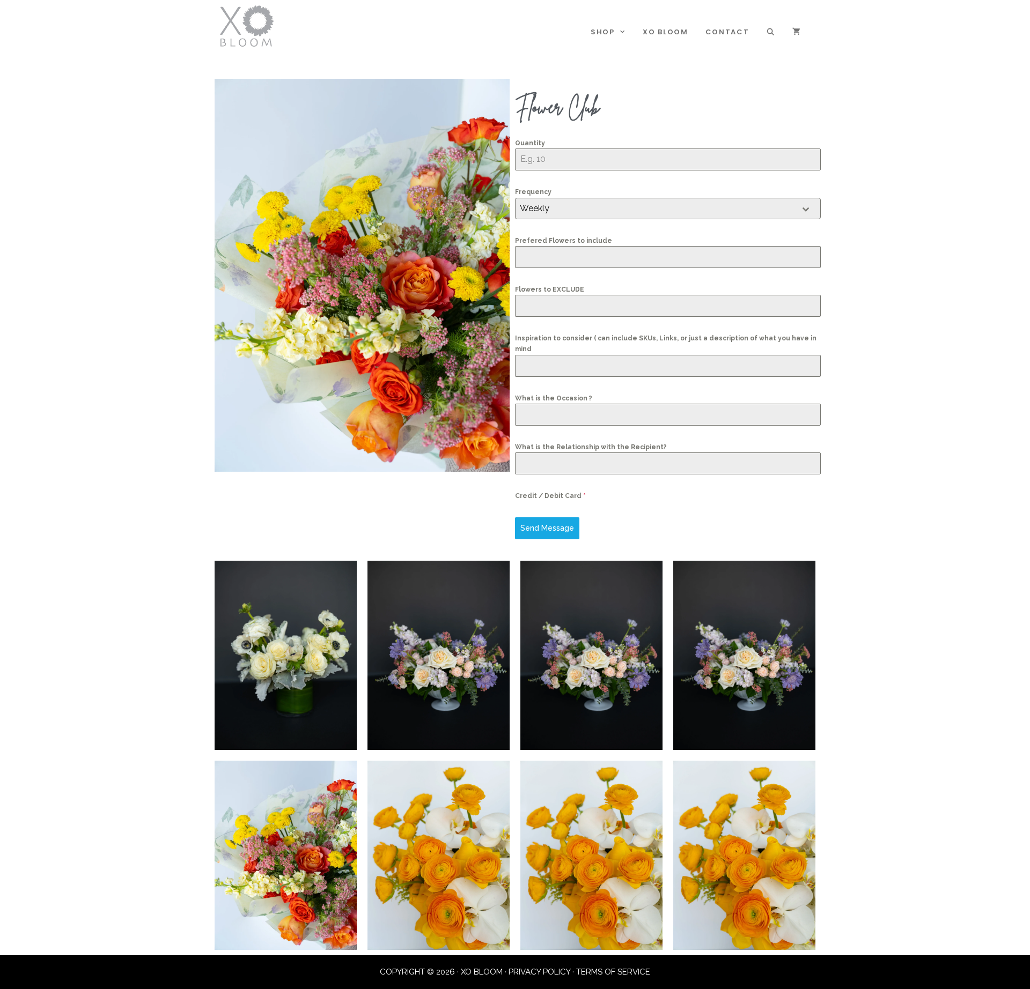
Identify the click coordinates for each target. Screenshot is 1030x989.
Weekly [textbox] (534, 208)
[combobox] (668, 208)
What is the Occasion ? (553, 398)
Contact (727, 32)
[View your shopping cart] (797, 32)
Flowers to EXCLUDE (549, 289)
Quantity (530, 143)
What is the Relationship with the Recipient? (591, 447)
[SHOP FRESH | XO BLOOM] (247, 25)
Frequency (533, 192)
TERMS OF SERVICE (613, 972)
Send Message (547, 528)
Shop (603, 32)
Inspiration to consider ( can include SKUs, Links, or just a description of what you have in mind (665, 343)
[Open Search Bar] (771, 32)
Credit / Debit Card (550, 496)
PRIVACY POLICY (539, 972)
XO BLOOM (665, 32)
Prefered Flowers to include (563, 240)
